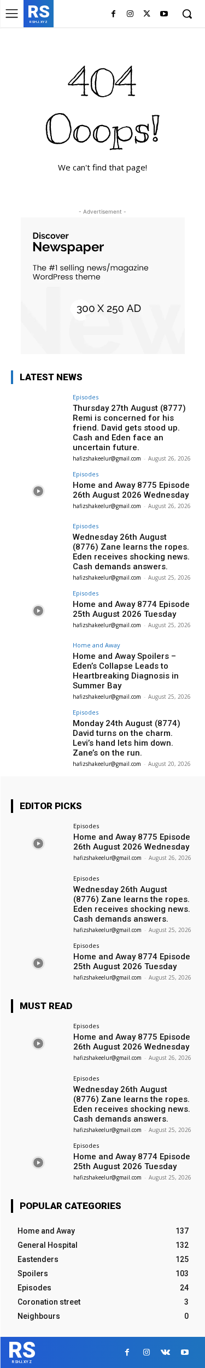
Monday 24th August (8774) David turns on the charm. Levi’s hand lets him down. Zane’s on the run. (126, 738)
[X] (146, 14)
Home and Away (96, 645)
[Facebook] (113, 14)
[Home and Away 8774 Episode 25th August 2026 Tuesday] (38, 610)
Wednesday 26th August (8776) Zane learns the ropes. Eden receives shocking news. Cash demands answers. (131, 551)
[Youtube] (163, 14)
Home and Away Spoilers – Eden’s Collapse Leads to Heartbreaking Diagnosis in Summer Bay (126, 671)
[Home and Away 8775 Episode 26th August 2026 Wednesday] (38, 491)
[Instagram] (130, 14)
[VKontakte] (165, 1352)
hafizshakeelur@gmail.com (107, 458)
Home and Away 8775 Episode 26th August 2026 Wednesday (131, 490)
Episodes (85, 397)
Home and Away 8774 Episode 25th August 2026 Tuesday (131, 609)
